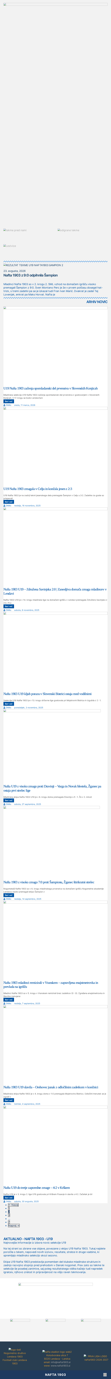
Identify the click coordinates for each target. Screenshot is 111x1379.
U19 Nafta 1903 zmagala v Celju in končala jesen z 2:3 (37, 489)
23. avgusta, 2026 (14, 270)
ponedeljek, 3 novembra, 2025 (28, 707)
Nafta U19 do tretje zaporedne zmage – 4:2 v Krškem (36, 1188)
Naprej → (14, 1225)
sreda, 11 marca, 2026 (24, 405)
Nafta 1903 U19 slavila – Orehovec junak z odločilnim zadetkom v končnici (50, 1087)
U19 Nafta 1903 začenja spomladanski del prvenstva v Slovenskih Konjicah (50, 388)
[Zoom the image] (55, 1284)
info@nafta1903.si (61, 1362)
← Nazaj (13, 1204)
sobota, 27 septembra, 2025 (27, 804)
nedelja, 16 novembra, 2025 (27, 505)
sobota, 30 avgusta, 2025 (26, 1201)
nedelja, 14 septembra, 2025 (27, 899)
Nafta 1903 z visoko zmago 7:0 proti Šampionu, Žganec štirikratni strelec (48, 882)
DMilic (8, 405)
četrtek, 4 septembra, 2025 (27, 1104)
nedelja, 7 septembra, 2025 (27, 1003)
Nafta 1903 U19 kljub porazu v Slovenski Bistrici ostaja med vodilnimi (47, 694)
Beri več (9, 401)
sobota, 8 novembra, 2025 (26, 610)
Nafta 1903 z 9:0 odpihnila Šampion (30, 275)
